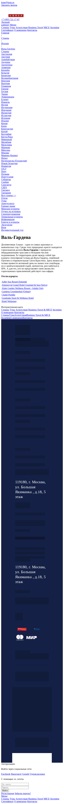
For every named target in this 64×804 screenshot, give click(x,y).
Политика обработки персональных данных (22, 651)
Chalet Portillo (8, 295)
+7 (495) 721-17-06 (30, 457)
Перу (3, 171)
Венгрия (5, 81)
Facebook (5, 774)
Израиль (5, 102)
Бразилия (6, 75)
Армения (5, 67)
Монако (5, 152)
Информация (7, 219)
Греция (4, 89)
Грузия (4, 91)
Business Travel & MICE (40, 309)
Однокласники (37, 774)
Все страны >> (8, 195)
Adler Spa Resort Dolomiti (14, 281)
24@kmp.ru (30, 524)
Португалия (7, 176)
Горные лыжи (8, 206)
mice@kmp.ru (30, 436)
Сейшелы (6, 179)
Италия (5, 121)
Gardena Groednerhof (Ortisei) (16, 291)
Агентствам (22, 27)
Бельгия (5, 73)
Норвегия (6, 166)
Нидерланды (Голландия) (14, 160)
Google (25, 774)
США (4, 187)
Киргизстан (7, 129)
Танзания (6, 192)
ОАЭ (3, 168)
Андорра (5, 62)
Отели (4, 198)
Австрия (5, 57)
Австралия (6, 54)
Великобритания (9, 78)
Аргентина (6, 65)
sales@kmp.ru (30, 464)
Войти (5, 790)
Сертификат (7, 30)
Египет (4, 99)
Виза (3, 227)
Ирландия (6, 113)
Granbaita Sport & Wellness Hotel (18, 298)
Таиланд (5, 190)
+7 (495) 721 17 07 (10, 19)
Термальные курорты (12, 216)
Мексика (5, 150)
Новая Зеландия (9, 163)
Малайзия (6, 142)
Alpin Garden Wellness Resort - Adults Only (23, 288)
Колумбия (6, 134)
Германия (6, 86)
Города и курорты (10, 222)
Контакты (32, 30)
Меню (13, 25)
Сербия (5, 182)
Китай (4, 131)
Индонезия (6, 107)
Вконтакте (16, 774)
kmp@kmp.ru (7, 2)
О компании (20, 30)
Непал (4, 158)
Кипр (4, 126)
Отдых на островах (11, 211)
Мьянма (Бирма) (9, 155)
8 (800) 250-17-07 (30, 538)
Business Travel (35, 27)
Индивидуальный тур (12, 230)
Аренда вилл (7, 203)
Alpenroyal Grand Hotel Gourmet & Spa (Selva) (24, 285)
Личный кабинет (5, 23)
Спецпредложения (10, 214)
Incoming (54, 27)
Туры (12, 27)
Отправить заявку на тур (30, 553)
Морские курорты (10, 208)
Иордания (6, 110)
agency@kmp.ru (30, 368)
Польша (5, 174)
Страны (5, 27)
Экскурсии (6, 224)
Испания (5, 118)
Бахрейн (5, 70)
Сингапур (6, 184)
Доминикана (7, 97)
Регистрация (7, 793)
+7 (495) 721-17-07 (30, 360)
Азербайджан (8, 59)
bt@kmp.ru (30, 415)
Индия (4, 105)
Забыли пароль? (23, 793)
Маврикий (6, 139)
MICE (47, 27)
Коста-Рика (7, 137)
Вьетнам (5, 83)
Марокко (5, 147)
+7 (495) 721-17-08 (30, 514)
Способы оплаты (30, 557)
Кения (4, 123)
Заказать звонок (9, 5)
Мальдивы (6, 145)
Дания (4, 94)
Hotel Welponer (9, 301)
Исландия (6, 115)
